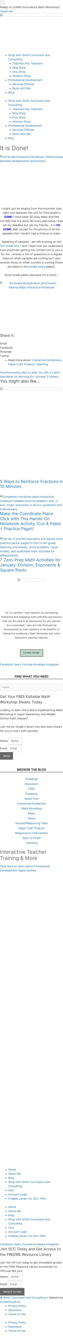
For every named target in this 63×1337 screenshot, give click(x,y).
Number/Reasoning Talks (31, 823)
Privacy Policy (17, 1305)
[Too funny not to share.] (31, 946)
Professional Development (25, 80)
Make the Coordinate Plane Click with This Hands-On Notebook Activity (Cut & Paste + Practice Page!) (30, 521)
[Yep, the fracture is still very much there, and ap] (31, 911)
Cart (11, 1190)
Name (4, 740)
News (31, 813)
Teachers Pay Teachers (27, 63)
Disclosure (15, 1310)
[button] (2, 2)
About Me (14, 1173)
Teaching (42, 364)
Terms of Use (17, 1314)
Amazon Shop (21, 75)
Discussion (31, 783)
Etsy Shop (19, 71)
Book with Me (21, 88)
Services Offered (23, 84)
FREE (31, 788)
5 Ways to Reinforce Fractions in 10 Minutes (31, 484)
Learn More (31, 653)
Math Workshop (31, 808)
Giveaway (31, 793)
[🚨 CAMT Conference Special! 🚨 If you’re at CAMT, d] (31, 974)
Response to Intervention (31, 833)
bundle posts (36, 266)
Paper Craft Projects (21, 364)
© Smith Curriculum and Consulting (23, 1297)
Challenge (31, 779)
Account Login (17, 1194)
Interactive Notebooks (46, 360)
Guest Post (31, 798)
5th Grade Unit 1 (10, 245)
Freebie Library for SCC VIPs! (27, 1198)
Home (12, 1169)
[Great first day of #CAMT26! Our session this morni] (31, 1133)
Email (4, 748)
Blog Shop (19, 67)
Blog (11, 92)
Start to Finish (31, 838)
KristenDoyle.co (10, 1301)
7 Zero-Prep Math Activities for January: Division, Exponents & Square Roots (30, 564)
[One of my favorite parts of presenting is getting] (31, 1050)
